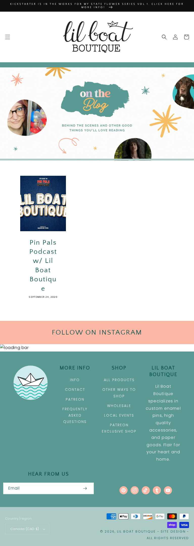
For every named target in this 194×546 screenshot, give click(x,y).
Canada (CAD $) (24, 528)
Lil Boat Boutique (136, 531)
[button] (7, 37)
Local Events (119, 415)
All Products (119, 379)
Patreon (75, 399)
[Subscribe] (85, 488)
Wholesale (119, 405)
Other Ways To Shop (119, 392)
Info (75, 379)
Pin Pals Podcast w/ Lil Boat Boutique (43, 265)
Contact (75, 389)
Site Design (173, 531)
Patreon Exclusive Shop (119, 428)
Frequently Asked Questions (74, 415)
